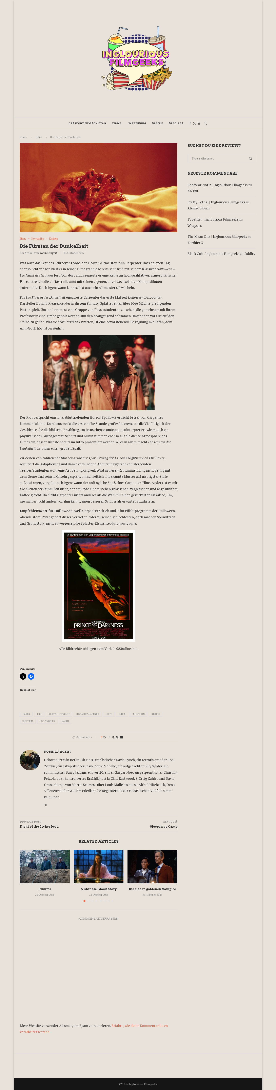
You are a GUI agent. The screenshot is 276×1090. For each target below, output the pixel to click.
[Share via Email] (121, 737)
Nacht (65, 721)
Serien (157, 123)
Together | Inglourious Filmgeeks (213, 219)
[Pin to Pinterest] (117, 737)
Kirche (156, 714)
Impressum (136, 123)
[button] (25, 875)
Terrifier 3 (195, 242)
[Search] (205, 123)
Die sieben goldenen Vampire (152, 889)
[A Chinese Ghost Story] (99, 866)
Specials (176, 123)
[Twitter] (194, 123)
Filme (116, 123)
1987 (39, 714)
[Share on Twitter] (113, 737)
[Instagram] (199, 123)
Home (23, 137)
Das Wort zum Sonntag (87, 123)
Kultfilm (27, 721)
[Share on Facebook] (109, 737)
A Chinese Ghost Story (98, 889)
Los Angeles (47, 721)
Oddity (249, 253)
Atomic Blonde (199, 208)
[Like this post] (104, 737)
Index (122, 714)
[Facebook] (190, 123)
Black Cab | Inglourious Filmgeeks (213, 253)
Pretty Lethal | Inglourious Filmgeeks (216, 202)
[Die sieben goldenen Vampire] (152, 866)
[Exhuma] (45, 866)
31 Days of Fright (59, 714)
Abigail (193, 191)
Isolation (138, 714)
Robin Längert (48, 253)
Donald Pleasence (87, 714)
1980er (26, 714)
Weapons (195, 225)
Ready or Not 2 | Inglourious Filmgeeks (218, 185)
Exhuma (44, 889)
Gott (109, 714)
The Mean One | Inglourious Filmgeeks (217, 236)
